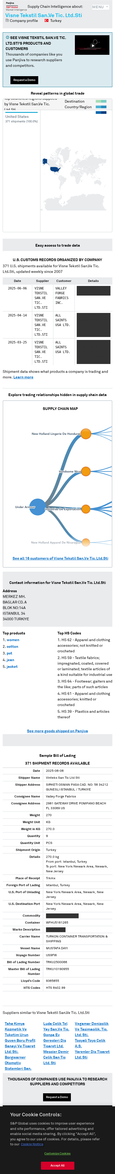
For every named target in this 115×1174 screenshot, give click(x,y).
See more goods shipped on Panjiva (57, 731)
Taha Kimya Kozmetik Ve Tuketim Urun (16, 1029)
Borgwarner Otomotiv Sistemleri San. (18, 1063)
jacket (12, 667)
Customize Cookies (57, 1153)
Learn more (23, 377)
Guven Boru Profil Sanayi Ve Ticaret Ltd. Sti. (20, 1046)
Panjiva (16, 6)
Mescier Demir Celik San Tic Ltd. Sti (56, 1057)
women (13, 640)
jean (10, 660)
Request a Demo (24, 80)
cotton (12, 647)
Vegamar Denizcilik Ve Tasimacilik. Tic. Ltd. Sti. (92, 1029)
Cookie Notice (32, 1144)
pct (9, 653)
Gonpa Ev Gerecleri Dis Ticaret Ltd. (54, 1040)
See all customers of (60, 558)
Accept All (57, 1165)
